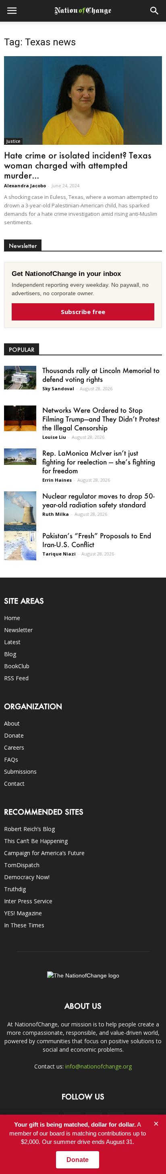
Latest (12, 642)
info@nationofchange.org (98, 1066)
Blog (10, 654)
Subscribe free (83, 312)
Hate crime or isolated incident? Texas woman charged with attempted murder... (77, 165)
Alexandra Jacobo (25, 185)
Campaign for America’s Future (44, 853)
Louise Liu (54, 437)
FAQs (11, 759)
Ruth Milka (55, 514)
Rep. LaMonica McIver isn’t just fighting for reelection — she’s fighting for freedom (98, 461)
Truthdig (15, 889)
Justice (13, 141)
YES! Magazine (23, 913)
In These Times (24, 925)
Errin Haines (57, 480)
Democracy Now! (27, 877)
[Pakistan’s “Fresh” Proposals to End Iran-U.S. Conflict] (20, 545)
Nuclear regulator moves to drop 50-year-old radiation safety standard (98, 500)
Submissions (20, 771)
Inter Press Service (28, 901)
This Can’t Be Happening (36, 841)
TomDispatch (21, 865)
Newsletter (18, 630)
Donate (14, 735)
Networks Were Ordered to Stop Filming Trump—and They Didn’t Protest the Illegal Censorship (101, 419)
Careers (14, 747)
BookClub (16, 666)
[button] (154, 11)
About (12, 723)
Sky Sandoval (58, 388)
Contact (14, 783)
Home (12, 618)
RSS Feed (16, 678)
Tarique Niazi (59, 554)
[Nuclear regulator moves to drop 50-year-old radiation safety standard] (20, 511)
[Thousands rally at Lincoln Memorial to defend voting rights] (20, 377)
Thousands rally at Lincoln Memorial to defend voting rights (101, 374)
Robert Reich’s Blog (29, 829)
